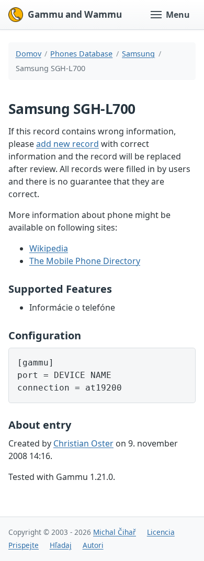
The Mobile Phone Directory (84, 261)
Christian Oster (83, 443)
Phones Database (81, 54)
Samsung (138, 54)
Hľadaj (61, 545)
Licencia (161, 532)
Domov (28, 54)
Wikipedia (48, 248)
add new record (67, 144)
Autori (93, 545)
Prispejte (23, 545)
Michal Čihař (114, 532)
